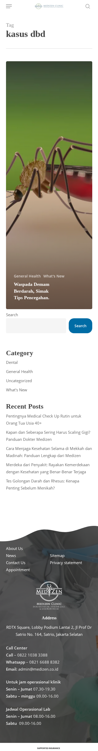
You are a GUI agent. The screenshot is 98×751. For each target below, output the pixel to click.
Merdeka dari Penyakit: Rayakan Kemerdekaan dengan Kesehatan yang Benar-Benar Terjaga (48, 468)
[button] (9, 6)
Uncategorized (19, 380)
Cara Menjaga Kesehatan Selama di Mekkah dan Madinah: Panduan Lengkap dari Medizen (49, 452)
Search (12, 314)
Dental (12, 362)
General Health (27, 276)
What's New (53, 276)
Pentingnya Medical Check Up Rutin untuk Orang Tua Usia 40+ (43, 419)
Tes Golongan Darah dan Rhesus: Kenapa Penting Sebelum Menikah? (42, 484)
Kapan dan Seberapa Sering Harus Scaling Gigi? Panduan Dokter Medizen (48, 436)
